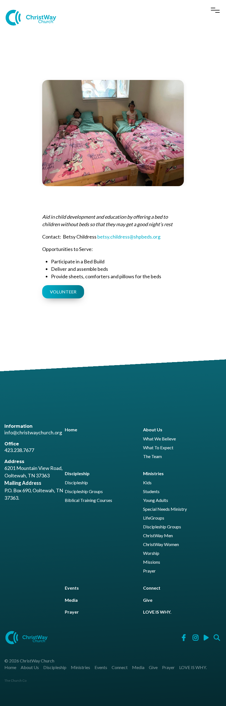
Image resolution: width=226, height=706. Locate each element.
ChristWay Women (161, 544)
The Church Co (15, 680)
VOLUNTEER (63, 291)
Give (147, 600)
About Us (152, 429)
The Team (152, 456)
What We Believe (159, 439)
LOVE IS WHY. (157, 611)
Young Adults (155, 500)
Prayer (149, 571)
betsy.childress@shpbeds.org (128, 237)
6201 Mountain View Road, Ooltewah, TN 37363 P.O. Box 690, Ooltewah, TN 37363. (33, 483)
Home (71, 429)
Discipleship (77, 473)
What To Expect (158, 447)
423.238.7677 (19, 450)
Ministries (153, 473)
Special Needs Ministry (165, 509)
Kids (147, 482)
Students (151, 491)
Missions (151, 562)
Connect (151, 587)
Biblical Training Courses (88, 500)
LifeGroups (153, 518)
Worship (151, 553)
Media (71, 600)
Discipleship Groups (84, 491)
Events (72, 587)
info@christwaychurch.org (33, 432)
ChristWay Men (158, 535)
